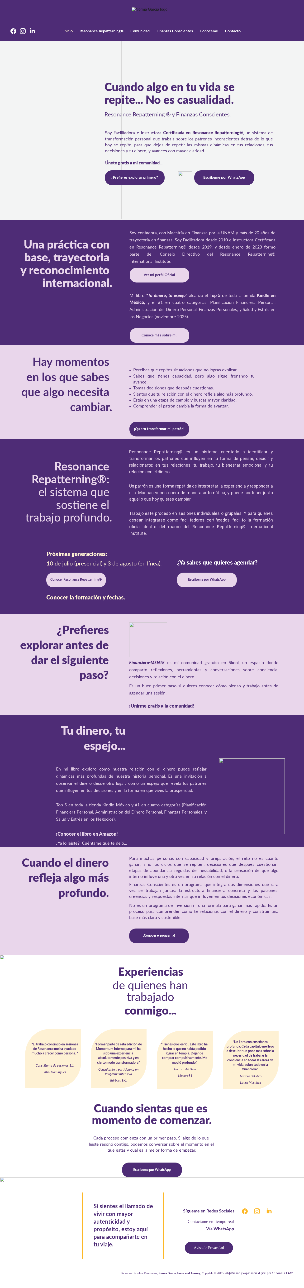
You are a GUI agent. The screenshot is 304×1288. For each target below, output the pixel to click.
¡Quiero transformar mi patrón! (159, 429)
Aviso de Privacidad (209, 1248)
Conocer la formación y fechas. (85, 598)
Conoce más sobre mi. (159, 335)
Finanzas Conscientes (175, 31)
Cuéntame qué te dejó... (104, 843)
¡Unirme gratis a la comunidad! (161, 706)
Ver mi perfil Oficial (159, 275)
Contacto (233, 31)
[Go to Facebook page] (15, 31)
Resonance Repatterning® (102, 31)
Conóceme (209, 31)
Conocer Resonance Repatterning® (76, 579)
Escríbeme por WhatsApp (224, 177)
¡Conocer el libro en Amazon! (87, 834)
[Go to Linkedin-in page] (32, 31)
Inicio (68, 31)
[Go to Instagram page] (24, 31)
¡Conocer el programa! (159, 935)
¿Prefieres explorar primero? (134, 177)
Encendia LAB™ (282, 1273)
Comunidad (140, 31)
